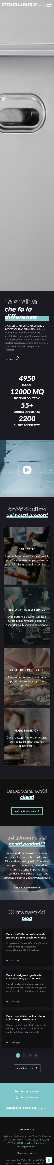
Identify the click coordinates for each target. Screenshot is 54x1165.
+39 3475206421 (28, 1153)
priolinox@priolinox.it (35, 1143)
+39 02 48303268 (40, 1139)
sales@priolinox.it (27, 1146)
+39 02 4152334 (15, 1143)
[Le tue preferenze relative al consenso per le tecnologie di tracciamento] (49, 1160)
